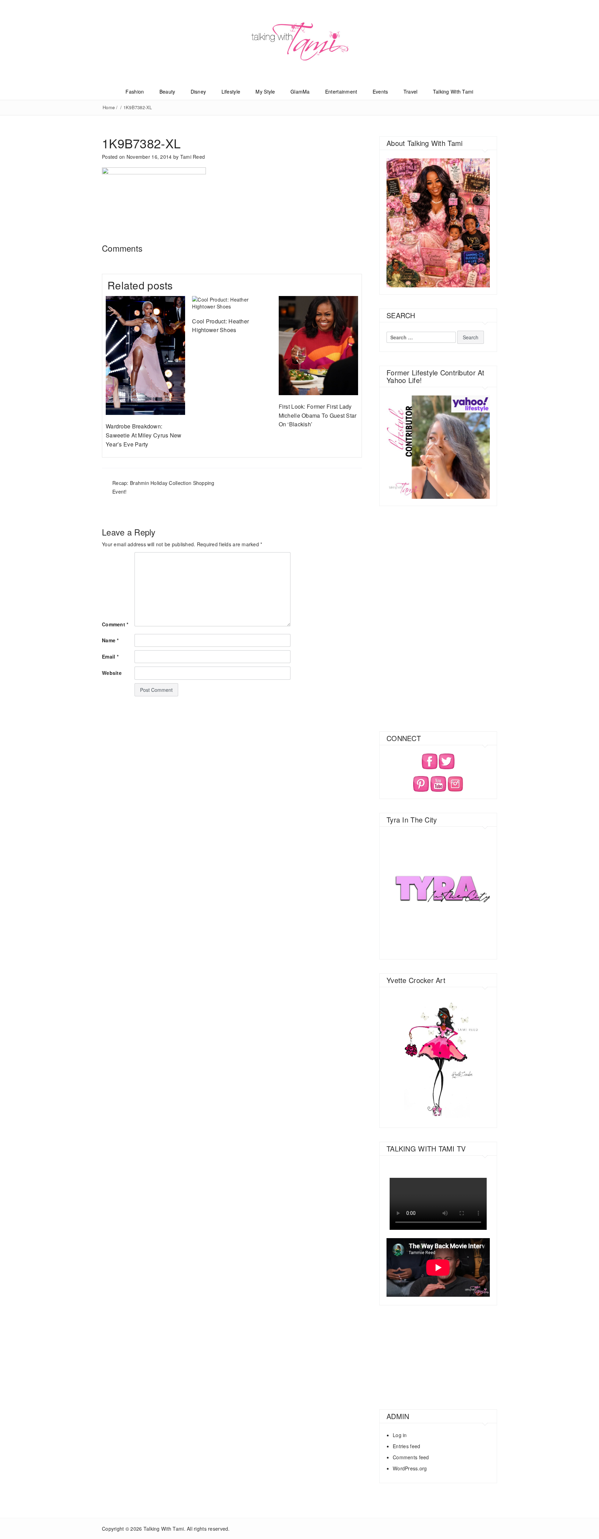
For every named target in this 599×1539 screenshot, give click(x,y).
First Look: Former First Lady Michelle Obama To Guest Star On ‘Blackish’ (318, 415)
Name (110, 640)
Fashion (134, 91)
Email (110, 656)
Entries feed (406, 1446)
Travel (410, 91)
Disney (198, 91)
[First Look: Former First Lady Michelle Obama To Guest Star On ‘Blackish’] (318, 344)
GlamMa (300, 91)
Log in (400, 1435)
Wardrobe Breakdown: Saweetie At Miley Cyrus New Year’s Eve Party (144, 435)
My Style (265, 91)
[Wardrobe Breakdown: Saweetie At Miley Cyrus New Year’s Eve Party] (145, 354)
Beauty (167, 91)
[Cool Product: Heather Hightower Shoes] (231, 301)
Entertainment (341, 91)
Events (380, 91)
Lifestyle (231, 91)
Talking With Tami (453, 91)
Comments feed (411, 1457)
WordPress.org (410, 1468)
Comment (115, 624)
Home (109, 107)
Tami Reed (192, 156)
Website (112, 672)
